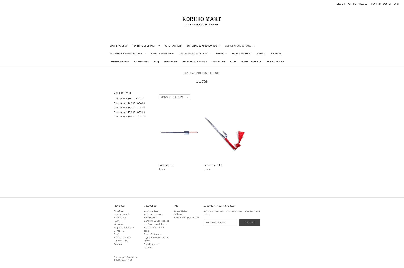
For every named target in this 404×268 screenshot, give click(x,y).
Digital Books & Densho (193, 53)
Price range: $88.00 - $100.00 (130, 116)
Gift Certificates (357, 4)
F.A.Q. (156, 61)
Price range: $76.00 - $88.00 (129, 112)
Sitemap (118, 244)
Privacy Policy (275, 61)
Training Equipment (144, 45)
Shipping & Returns (195, 61)
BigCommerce (130, 257)
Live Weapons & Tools (238, 45)
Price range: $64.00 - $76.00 (129, 107)
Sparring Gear (118, 45)
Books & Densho (160, 53)
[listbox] (179, 97)
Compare (178, 134)
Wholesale (171, 61)
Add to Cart (179, 140)
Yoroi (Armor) (173, 45)
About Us (276, 53)
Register (386, 4)
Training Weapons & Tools (126, 53)
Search (341, 4)
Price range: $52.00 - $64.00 (129, 103)
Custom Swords (119, 61)
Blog (233, 61)
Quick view (179, 129)
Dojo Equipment (241, 53)
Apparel (261, 53)
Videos (220, 53)
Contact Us (218, 61)
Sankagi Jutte (167, 165)
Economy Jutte (213, 165)
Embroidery (141, 61)
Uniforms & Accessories (202, 45)
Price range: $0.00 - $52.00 (128, 98)
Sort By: (164, 97)
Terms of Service (251, 61)
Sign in (374, 4)
